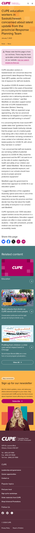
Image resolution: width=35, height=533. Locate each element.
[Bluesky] (7, 513)
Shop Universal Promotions (11, 501)
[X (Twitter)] (12, 513)
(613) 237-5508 (10, 455)
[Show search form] (28, 3)
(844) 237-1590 (13, 457)
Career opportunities (9, 474)
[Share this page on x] (13, 242)
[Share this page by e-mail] (23, 242)
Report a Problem (18, 528)
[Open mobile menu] (32, 3)
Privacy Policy (6, 528)
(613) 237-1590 (9, 453)
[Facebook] (3, 513)
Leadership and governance (11, 470)
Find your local (7, 489)
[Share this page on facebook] (8, 242)
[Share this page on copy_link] (18, 242)
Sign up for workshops (9, 493)
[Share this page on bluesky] (3, 242)
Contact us (5, 478)
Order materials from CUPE (11, 497)
